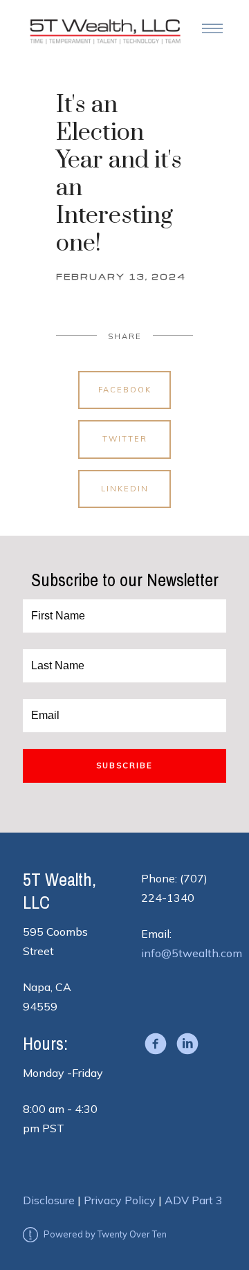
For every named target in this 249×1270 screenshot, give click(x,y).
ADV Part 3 (194, 1200)
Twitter (124, 439)
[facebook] (156, 1044)
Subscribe (124, 765)
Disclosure (49, 1200)
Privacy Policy (120, 1200)
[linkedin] (187, 1044)
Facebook (124, 389)
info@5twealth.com (191, 953)
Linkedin (125, 488)
